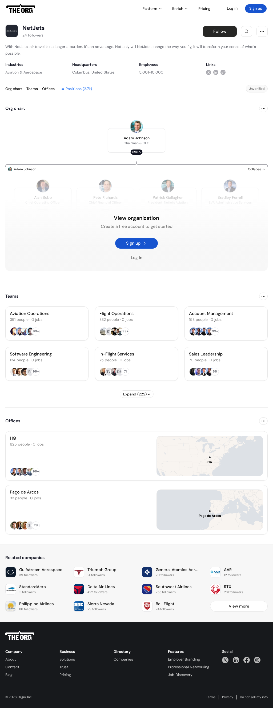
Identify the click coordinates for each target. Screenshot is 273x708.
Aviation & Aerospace (23, 72)
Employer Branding (184, 659)
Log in (232, 8)
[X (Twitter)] (225, 660)
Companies (123, 659)
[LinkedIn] (236, 660)
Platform (149, 8)
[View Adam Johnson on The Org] (136, 126)
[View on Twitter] (208, 72)
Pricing (65, 674)
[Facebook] (246, 660)
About (10, 659)
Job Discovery (180, 674)
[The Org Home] (20, 8)
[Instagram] (257, 660)
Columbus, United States (93, 72)
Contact (12, 667)
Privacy (227, 697)
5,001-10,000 (151, 72)
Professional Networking (188, 667)
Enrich (177, 8)
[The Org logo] (19, 635)
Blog (9, 674)
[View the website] (223, 72)
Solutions (67, 659)
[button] (136, 140)
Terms (210, 697)
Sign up (255, 8)
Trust (63, 667)
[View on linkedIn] (215, 72)
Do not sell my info (254, 697)
